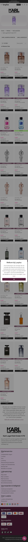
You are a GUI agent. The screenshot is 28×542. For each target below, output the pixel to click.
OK (14, 279)
